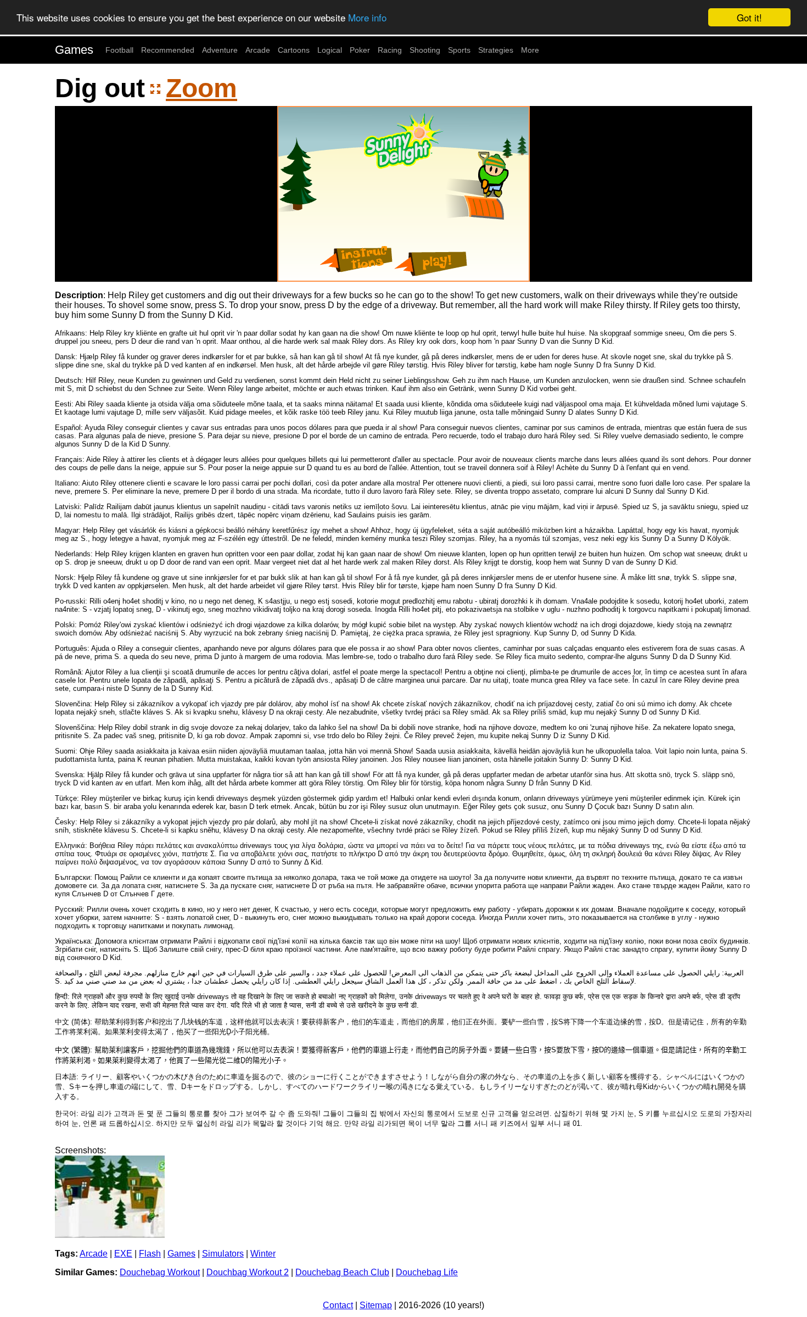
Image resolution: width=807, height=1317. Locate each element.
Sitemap (376, 1305)
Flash (150, 1253)
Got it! (749, 17)
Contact (338, 1305)
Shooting (425, 50)
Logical (329, 50)
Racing (390, 50)
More (530, 50)
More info (367, 18)
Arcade (257, 50)
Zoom (201, 88)
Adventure (220, 50)
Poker (360, 50)
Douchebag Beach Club (342, 1272)
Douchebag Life (427, 1272)
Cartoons (294, 50)
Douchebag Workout (160, 1272)
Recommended (167, 50)
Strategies (495, 50)
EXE (123, 1253)
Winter (263, 1253)
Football (119, 50)
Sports (459, 50)
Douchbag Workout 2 (247, 1272)
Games (74, 50)
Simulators (223, 1253)
